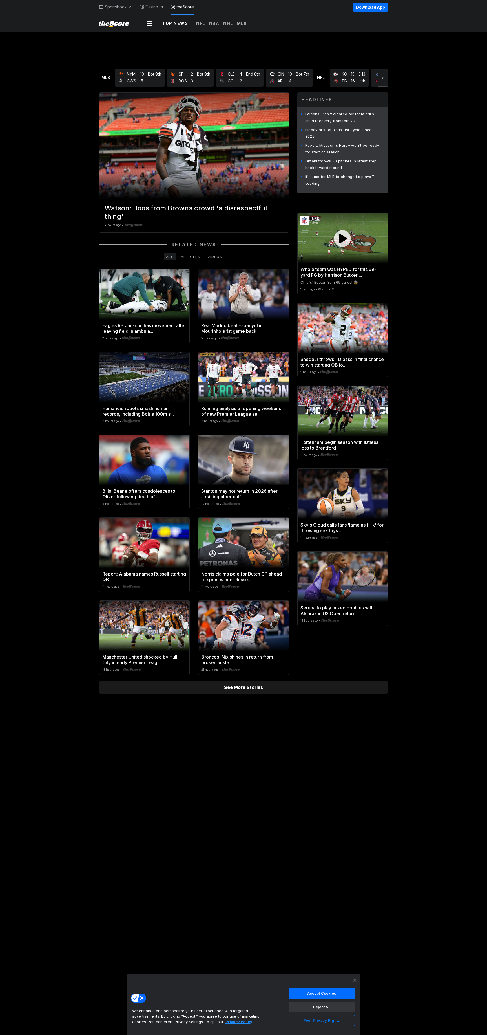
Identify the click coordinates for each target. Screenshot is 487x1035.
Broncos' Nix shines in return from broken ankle (237, 659)
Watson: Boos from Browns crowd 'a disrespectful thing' (186, 212)
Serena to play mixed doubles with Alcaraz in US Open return (337, 610)
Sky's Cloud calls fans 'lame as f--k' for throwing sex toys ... (342, 527)
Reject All (322, 1007)
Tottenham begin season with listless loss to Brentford (339, 445)
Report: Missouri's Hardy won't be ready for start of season (342, 148)
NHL (228, 23)
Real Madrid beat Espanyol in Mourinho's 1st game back (232, 328)
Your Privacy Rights (322, 1020)
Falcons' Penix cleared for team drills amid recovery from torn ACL (339, 117)
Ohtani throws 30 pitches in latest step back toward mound (341, 164)
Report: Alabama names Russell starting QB (144, 576)
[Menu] (149, 23)
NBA (214, 23)
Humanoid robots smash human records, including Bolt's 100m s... (138, 411)
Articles (190, 256)
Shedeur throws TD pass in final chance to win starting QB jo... (342, 362)
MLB (242, 23)
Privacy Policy (238, 1021)
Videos (214, 256)
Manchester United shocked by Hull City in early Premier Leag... (139, 659)
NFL (200, 23)
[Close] (355, 980)
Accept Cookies (322, 993)
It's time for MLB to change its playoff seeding (339, 180)
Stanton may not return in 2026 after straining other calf (239, 493)
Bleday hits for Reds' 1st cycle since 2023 (338, 133)
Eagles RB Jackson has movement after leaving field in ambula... (144, 328)
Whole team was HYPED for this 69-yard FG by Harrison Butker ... (338, 272)
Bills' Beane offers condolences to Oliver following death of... (138, 493)
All (169, 256)
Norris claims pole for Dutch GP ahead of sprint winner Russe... (241, 576)
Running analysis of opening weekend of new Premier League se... (241, 411)
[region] (243, 1004)
